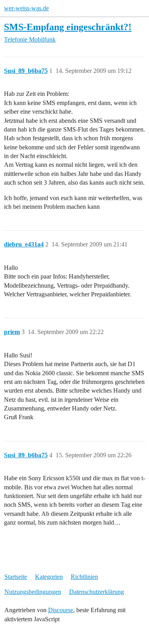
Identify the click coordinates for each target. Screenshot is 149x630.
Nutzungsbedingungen (32, 591)
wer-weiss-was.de (26, 8)
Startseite (15, 576)
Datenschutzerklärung (96, 591)
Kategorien (49, 576)
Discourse (60, 610)
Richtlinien (84, 576)
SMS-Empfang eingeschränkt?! (68, 26)
